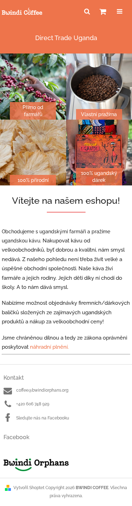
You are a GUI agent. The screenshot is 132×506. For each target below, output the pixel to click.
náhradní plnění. (49, 347)
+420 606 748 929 (32, 403)
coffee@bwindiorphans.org (42, 390)
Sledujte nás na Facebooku (42, 418)
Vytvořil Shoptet (28, 487)
